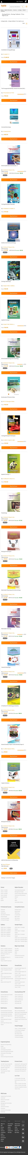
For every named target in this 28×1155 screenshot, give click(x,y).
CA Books (3, 909)
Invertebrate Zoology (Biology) (8, 49)
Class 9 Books (4, 895)
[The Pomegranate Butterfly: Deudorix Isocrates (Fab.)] (13, 77)
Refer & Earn (17, 1123)
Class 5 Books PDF (19, 999)
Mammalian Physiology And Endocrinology (11, 590)
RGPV (16, 900)
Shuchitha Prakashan (5, 914)
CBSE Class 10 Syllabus (6, 930)
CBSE (2, 898)
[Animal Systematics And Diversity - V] (13, 154)
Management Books (19, 891)
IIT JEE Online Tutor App (20, 1078)
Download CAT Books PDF (20, 1071)
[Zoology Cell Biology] (13, 270)
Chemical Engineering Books (7, 1056)
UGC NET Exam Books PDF (6, 1064)
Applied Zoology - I (5, 320)
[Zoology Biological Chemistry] (13, 193)
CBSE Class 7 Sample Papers (21, 941)
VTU (16, 898)
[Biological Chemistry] (13, 810)
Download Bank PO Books (6, 1010)
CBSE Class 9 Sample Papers (21, 937)
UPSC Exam (17, 920)
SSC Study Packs (18, 1033)
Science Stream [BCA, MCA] (21, 893)
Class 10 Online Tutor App (20, 1085)
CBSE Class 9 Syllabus (5, 932)
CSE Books (3, 1048)
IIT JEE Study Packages (20, 1030)
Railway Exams (18, 909)
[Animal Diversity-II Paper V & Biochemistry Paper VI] (13, 733)
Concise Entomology (6, 127)
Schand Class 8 (4, 1003)
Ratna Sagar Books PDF (6, 976)
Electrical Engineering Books (7, 1051)
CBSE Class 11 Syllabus (6, 929)
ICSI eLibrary (10, 1123)
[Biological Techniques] (13, 540)
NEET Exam (17, 916)
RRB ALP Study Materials (20, 1017)
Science (15, 10)
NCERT (2, 900)
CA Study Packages (5, 918)
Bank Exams (17, 911)
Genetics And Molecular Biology (8, 242)
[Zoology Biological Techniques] (13, 425)
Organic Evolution (5, 783)
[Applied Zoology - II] (13, 463)
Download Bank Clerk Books (7, 1012)
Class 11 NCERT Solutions (6, 950)
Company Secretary (19, 957)
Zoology (19, 10)
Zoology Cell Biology (6, 281)
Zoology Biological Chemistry (8, 204)
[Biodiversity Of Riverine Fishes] (13, 386)
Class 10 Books (4, 893)
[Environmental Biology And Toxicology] (13, 347)
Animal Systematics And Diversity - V (9, 165)
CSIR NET (17, 950)
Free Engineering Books (20, 890)
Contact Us (2, 1117)
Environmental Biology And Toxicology (10, 358)
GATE (16, 952)
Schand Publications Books (7, 994)
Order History (16, 1128)
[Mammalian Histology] (13, 617)
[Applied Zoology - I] (13, 309)
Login (17, 1)
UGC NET (17, 948)
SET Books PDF (4, 1069)
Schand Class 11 (4, 998)
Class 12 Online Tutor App (20, 1083)
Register (21, 1)
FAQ (1, 1125)
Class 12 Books (4, 890)
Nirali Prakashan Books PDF (7, 968)
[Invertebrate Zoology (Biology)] (13, 39)
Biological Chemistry (5, 821)
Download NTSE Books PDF (20, 1067)
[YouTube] (23, 1133)
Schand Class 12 (4, 996)
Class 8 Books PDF (19, 994)
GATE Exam (17, 913)
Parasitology (4, 513)
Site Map (9, 1132)
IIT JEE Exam (17, 914)
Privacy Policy (2, 1128)
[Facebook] (23, 1125)
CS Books (3, 911)
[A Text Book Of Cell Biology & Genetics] (13, 695)
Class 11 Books (4, 891)
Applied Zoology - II (5, 474)
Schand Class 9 (4, 1001)
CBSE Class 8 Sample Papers (21, 939)
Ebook (24, 10)
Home (2, 10)
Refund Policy (2, 1140)
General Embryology (5, 667)
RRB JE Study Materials (20, 1010)
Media (2, 1134)
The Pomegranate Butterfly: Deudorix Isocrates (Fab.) (13, 88)
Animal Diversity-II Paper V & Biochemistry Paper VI (12, 744)
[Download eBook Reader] (1, 1)
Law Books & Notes (19, 902)
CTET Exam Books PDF (5, 1065)
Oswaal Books (4, 897)
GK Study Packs (18, 1032)
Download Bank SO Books (6, 1014)
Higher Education (8, 10)
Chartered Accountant (19, 955)
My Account (17, 1125)
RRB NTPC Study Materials (20, 1014)
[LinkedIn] (23, 1137)
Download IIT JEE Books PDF (21, 1064)
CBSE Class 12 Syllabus (6, 927)
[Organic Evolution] (13, 772)
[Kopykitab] (3, 5)
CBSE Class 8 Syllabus (5, 934)
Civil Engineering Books (6, 1049)
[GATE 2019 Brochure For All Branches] (13, 849)
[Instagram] (23, 1141)
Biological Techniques (6, 551)
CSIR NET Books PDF (5, 1067)
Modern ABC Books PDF (6, 982)
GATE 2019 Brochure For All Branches (9, 860)
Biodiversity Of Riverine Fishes (8, 397)
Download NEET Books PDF (20, 1065)
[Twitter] (23, 1129)
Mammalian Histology (6, 628)
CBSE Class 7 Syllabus (5, 936)
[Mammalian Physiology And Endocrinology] (13, 579)
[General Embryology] (13, 656)
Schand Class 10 (4, 999)
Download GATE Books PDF (20, 1069)
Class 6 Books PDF (19, 998)
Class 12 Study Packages (20, 1028)
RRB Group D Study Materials (21, 1012)
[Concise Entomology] (13, 116)
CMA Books (3, 913)
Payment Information (3, 1136)
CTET (16, 953)
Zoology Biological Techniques (8, 435)
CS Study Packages (5, 920)
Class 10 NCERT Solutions (6, 952)
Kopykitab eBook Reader (10, 1127)
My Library (17, 1132)
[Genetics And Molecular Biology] (13, 232)
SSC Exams (17, 918)
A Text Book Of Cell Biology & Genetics (10, 705)
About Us (3, 1123)
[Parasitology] (13, 502)
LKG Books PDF (18, 1001)
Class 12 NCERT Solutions (6, 948)
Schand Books (4, 916)
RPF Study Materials (19, 1015)
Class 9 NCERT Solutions (6, 960)
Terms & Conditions (3, 1131)
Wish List (17, 1130)
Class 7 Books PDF (19, 996)
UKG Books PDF (18, 1003)
